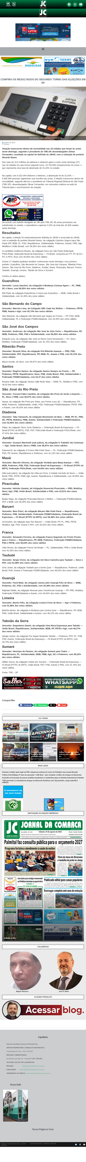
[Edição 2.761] (15, 732)
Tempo (14, 5)
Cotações (8, 5)
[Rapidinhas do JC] (43, 732)
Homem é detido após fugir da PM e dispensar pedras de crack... (70, 735)
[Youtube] (80, 4)
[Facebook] (69, 4)
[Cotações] (8, 3)
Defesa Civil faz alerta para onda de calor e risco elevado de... (69, 754)
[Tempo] (13, 3)
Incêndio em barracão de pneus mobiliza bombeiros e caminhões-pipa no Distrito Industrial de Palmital (43, 778)
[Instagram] (75, 4)
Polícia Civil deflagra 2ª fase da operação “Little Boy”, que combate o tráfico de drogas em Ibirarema (41, 775)
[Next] (82, 719)
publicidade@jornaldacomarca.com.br (32, 1069)
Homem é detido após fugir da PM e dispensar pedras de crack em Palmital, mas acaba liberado (40, 772)
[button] (43, 49)
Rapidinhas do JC (37, 737)
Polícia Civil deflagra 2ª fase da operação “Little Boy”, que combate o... (15, 754)
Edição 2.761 (8, 737)
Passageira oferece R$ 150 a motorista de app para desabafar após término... (41, 754)
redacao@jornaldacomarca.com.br (33, 1066)
